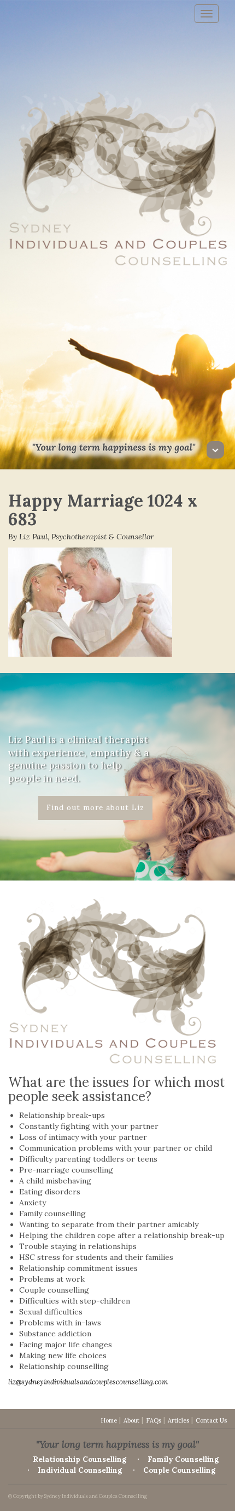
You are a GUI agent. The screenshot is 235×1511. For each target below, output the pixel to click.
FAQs (153, 1420)
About (131, 1420)
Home (109, 1420)
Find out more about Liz (95, 807)
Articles (178, 1420)
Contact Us (211, 1420)
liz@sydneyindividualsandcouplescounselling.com (88, 1382)
